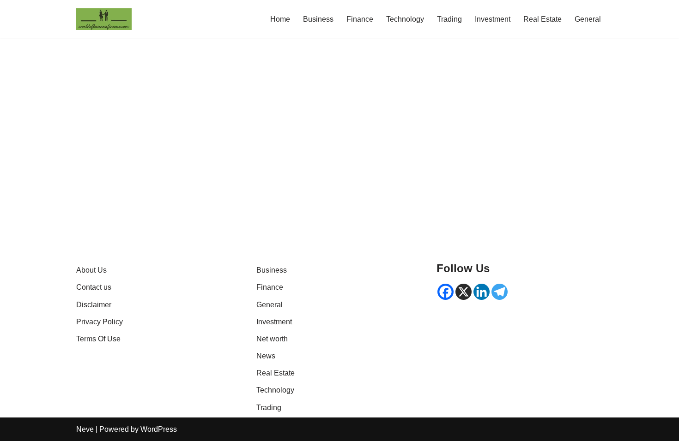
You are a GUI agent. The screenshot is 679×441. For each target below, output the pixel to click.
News (265, 356)
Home (280, 19)
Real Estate (542, 19)
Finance (359, 19)
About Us (91, 270)
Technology (405, 19)
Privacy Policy (99, 322)
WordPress (158, 429)
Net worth (272, 339)
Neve (85, 429)
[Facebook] (445, 292)
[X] (463, 292)
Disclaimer (93, 305)
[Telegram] (499, 292)
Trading (449, 19)
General (588, 19)
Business (318, 19)
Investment (492, 19)
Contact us (93, 287)
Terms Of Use (98, 339)
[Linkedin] (481, 292)
